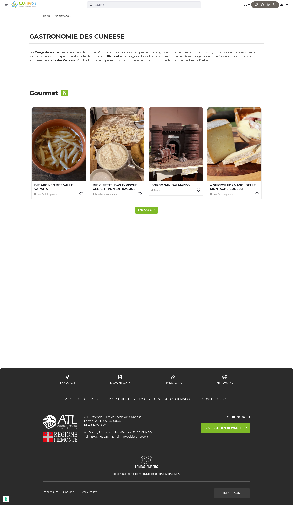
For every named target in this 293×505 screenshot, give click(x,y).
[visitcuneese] (23, 4)
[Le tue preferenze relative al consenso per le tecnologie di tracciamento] (6, 499)
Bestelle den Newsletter (225, 428)
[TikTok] (249, 417)
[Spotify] (243, 417)
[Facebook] (223, 417)
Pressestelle (120, 399)
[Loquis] (238, 417)
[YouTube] (233, 417)
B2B (142, 399)
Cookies (68, 492)
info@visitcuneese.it (134, 436)
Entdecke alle (146, 210)
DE (245, 4)
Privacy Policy (88, 492)
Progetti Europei (214, 399)
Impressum (50, 492)
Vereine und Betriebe (82, 399)
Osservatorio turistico (173, 399)
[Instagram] (228, 417)
